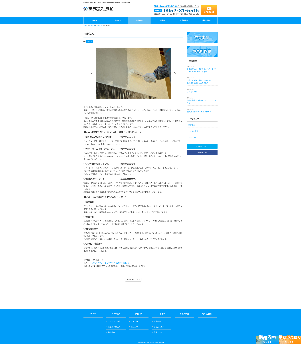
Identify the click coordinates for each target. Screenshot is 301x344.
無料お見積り (207, 314)
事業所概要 (184, 314)
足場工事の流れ (114, 332)
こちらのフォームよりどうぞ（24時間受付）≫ (111, 263)
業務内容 (92, 25)
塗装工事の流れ (114, 327)
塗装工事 (99, 25)
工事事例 (191, 125)
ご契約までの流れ (115, 321)
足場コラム (192, 137)
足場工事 (134, 321)
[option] (133, 73)
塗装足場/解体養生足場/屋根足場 (199, 110)
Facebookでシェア (202, 152)
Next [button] (175, 73)
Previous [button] (92, 73)
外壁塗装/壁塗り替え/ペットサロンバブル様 (201, 100)
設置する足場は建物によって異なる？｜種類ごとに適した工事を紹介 (202, 80)
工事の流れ (116, 314)
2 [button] (135, 101)
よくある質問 (192, 90)
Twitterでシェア (203, 146)
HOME (85, 25)
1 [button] (131, 101)
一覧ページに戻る (133, 280)
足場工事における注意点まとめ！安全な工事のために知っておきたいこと (202, 69)
